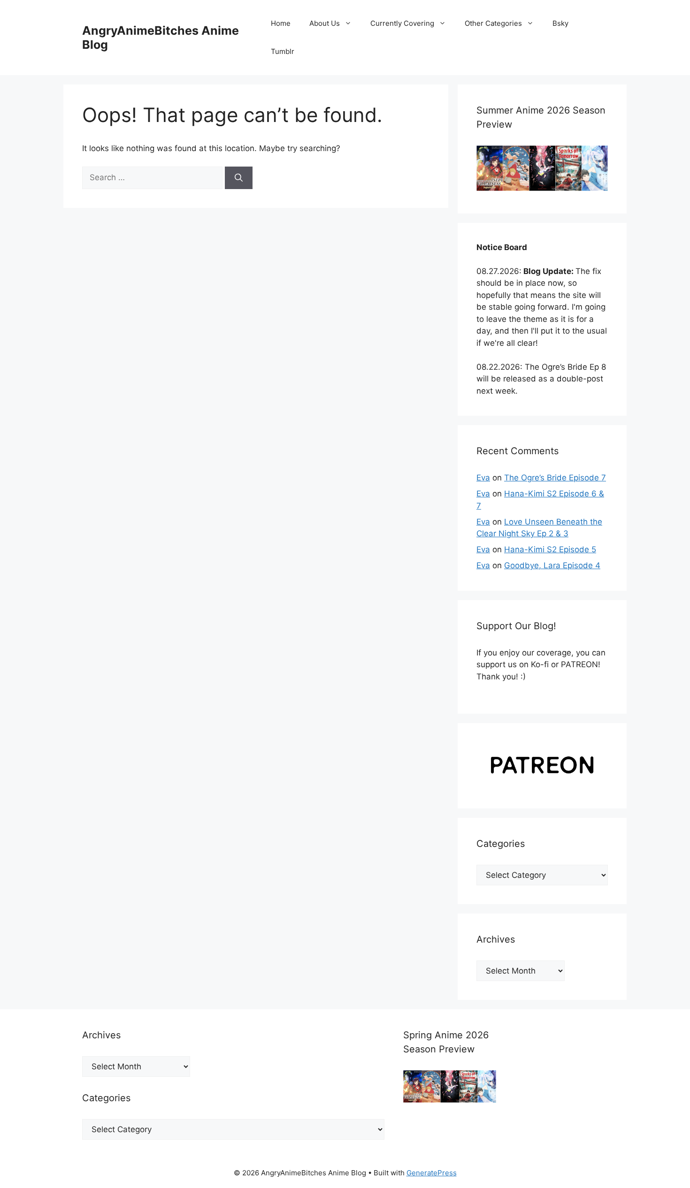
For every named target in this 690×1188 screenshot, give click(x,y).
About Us (324, 23)
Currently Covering (402, 23)
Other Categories (493, 23)
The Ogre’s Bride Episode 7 (555, 477)
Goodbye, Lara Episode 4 (552, 565)
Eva (483, 477)
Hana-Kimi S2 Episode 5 (550, 549)
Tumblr (282, 51)
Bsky (560, 23)
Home (281, 23)
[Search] (239, 178)
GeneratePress (431, 1172)
